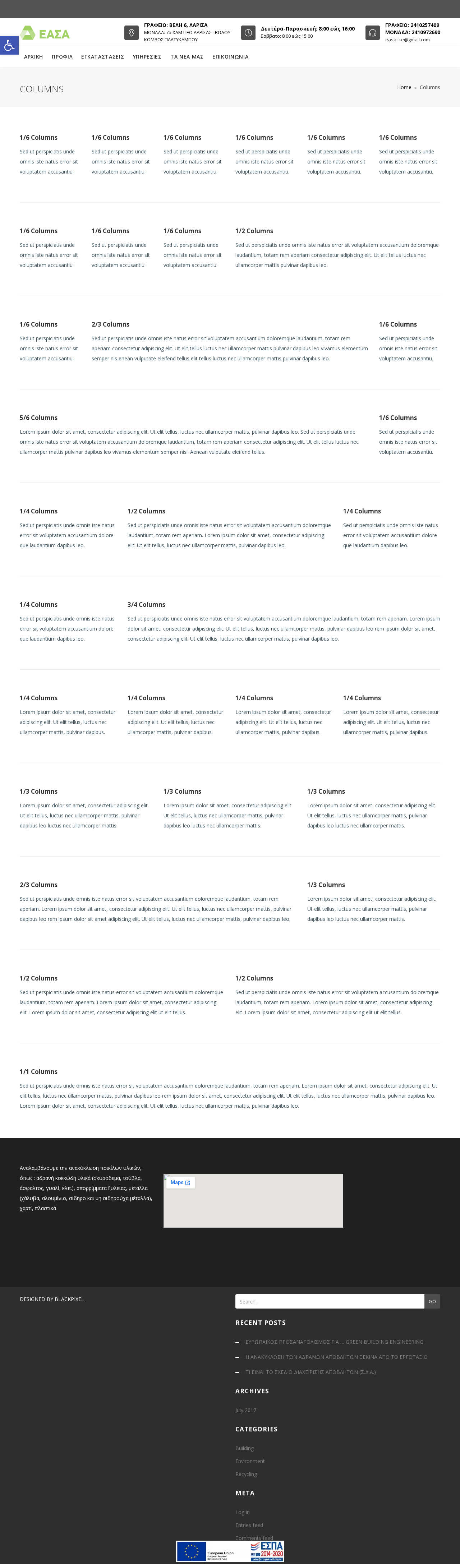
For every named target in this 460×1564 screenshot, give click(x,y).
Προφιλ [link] (62, 56)
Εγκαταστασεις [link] (102, 56)
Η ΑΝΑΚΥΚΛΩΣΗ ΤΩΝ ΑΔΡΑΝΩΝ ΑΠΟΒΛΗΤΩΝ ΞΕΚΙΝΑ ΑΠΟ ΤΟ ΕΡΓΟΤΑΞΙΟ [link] (336, 1356)
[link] (9, 45)
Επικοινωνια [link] (230, 56)
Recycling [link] (246, 1474)
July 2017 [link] (245, 1410)
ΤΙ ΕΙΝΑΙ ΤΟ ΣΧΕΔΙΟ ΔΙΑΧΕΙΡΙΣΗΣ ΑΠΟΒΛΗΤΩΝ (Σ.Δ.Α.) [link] (310, 1372)
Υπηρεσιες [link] (147, 56)
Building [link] (244, 1448)
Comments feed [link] (254, 1538)
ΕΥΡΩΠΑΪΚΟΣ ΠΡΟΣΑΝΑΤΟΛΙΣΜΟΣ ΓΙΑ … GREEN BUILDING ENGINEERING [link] (334, 1341)
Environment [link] (250, 1461)
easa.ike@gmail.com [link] (407, 39)
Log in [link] (242, 1512)
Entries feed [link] (249, 1525)
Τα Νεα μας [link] (187, 56)
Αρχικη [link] (33, 56)
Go (432, 1301)
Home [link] (404, 87)
